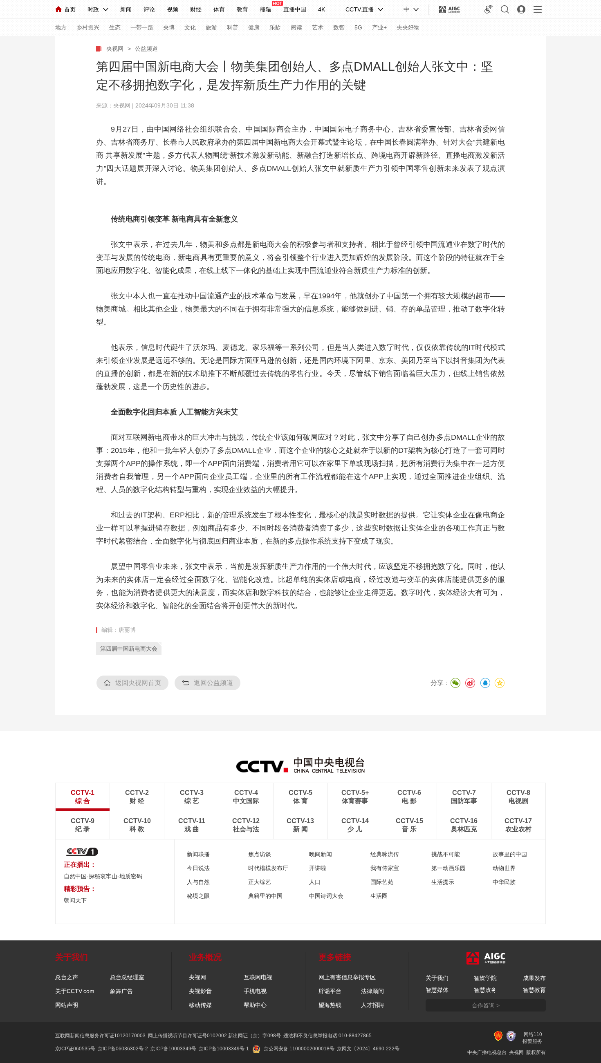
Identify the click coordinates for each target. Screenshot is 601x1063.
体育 (219, 9)
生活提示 (442, 882)
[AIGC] (449, 9)
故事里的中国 (510, 854)
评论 (149, 9)
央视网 (114, 48)
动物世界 (504, 868)
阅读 (296, 27)
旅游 (211, 27)
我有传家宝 (384, 868)
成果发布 (534, 978)
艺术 (317, 27)
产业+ (379, 27)
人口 (315, 882)
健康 (254, 27)
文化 (190, 27)
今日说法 (198, 868)
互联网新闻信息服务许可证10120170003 (100, 1035)
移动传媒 (200, 1005)
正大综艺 (259, 882)
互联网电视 (258, 977)
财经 (196, 9)
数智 (339, 27)
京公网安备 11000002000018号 (299, 1049)
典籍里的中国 (265, 896)
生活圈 (379, 896)
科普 (232, 27)
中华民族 (504, 882)
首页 (70, 9)
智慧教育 (534, 990)
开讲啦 (317, 868)
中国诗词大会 (326, 896)
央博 (169, 27)
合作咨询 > (486, 1005)
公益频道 (146, 48)
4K (321, 9)
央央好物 (408, 27)
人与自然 (198, 882)
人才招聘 (372, 1005)
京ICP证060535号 (75, 1049)
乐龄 (275, 27)
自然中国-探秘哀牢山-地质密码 (103, 876)
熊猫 (265, 9)
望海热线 (329, 1005)
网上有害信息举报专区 (347, 977)
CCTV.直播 (359, 9)
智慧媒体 (437, 990)
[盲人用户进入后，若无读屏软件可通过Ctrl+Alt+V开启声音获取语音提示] (488, 9)
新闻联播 (198, 854)
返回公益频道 (213, 682)
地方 (61, 27)
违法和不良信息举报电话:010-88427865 (327, 1035)
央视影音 (200, 991)
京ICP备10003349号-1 (224, 1049)
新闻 (126, 9)
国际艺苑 (381, 882)
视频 (172, 9)
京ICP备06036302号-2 (123, 1049)
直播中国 (294, 9)
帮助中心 (255, 1005)
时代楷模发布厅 (268, 868)
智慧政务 (485, 990)
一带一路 (141, 27)
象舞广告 (121, 991)
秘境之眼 (198, 896)
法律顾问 (372, 991)
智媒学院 (485, 978)
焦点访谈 (259, 854)
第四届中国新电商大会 (128, 648)
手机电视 (255, 991)
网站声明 (66, 1005)
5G (358, 27)
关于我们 (437, 978)
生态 (115, 27)
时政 (93, 9)
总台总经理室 (127, 977)
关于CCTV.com (74, 991)
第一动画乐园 (448, 868)
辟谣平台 (329, 991)
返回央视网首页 (138, 682)
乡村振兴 (87, 27)
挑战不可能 (445, 854)
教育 (242, 9)
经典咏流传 (384, 854)
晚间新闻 (320, 854)
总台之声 (66, 977)
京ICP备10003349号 (173, 1049)
